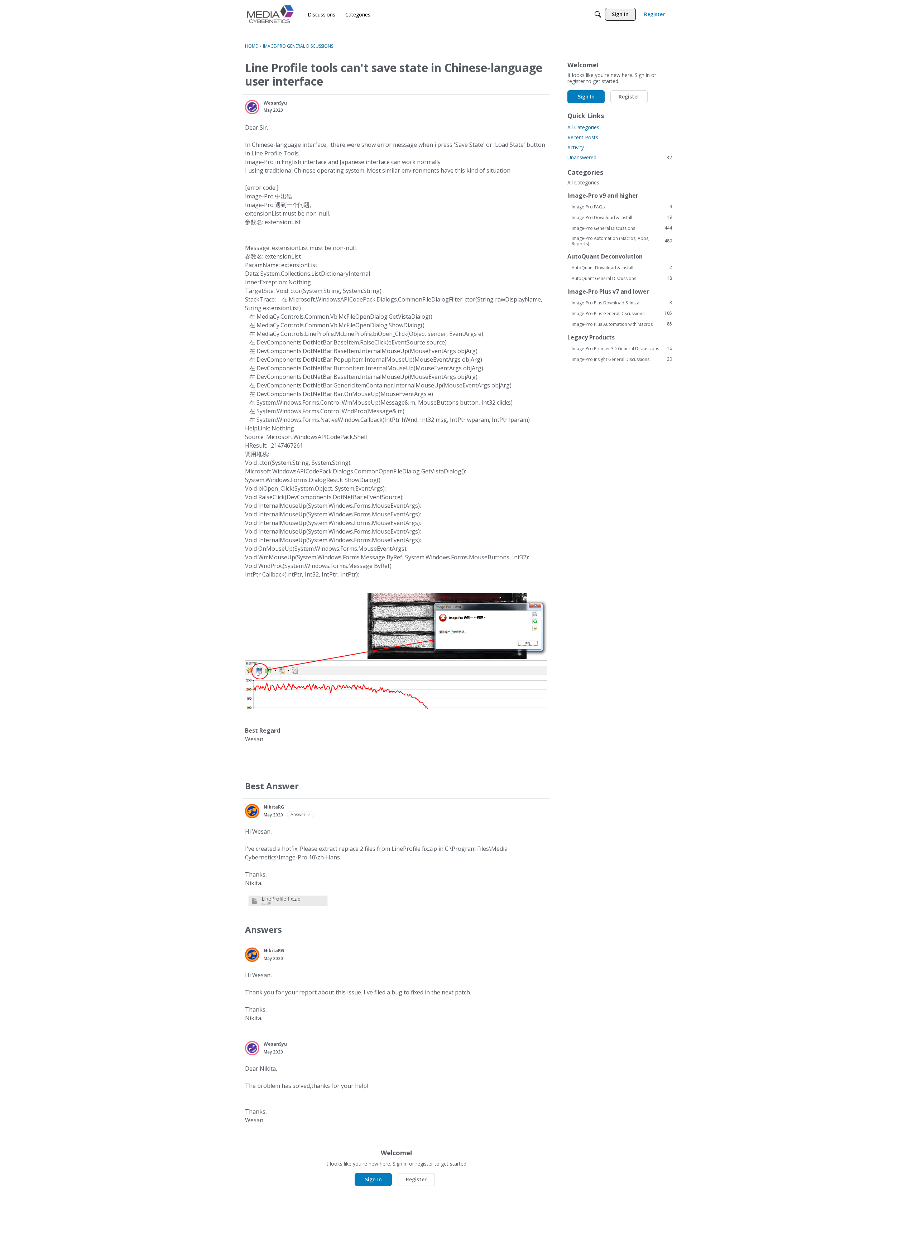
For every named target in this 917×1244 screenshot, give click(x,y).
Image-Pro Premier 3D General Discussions (622, 348)
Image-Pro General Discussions (622, 228)
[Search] (597, 14)
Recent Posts (582, 137)
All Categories (583, 127)
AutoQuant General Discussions (622, 278)
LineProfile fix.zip (281, 898)
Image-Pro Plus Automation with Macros (622, 324)
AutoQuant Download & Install (622, 267)
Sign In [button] (373, 1179)
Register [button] (416, 1179)
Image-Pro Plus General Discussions (622, 313)
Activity (575, 147)
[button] (252, 107)
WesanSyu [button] (275, 103)
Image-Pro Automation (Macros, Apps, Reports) (622, 241)
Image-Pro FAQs (622, 206)
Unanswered (619, 157)
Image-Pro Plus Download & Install (622, 302)
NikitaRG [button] (274, 807)
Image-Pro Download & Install (622, 217)
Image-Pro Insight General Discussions (622, 359)
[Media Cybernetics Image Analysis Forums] (270, 14)
